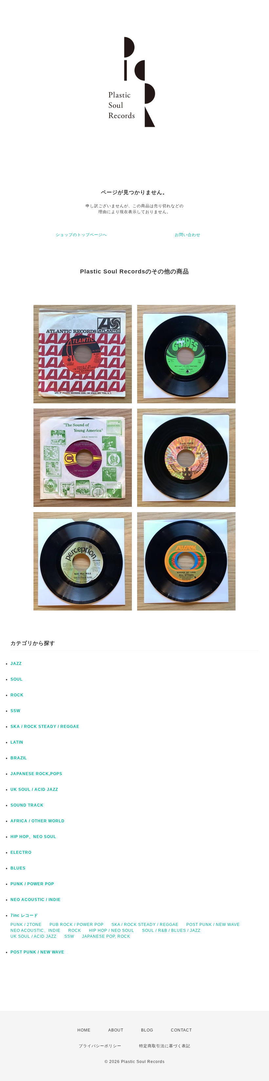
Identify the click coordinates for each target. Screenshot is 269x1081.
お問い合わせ (187, 234)
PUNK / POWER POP (32, 884)
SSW (15, 711)
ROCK (17, 695)
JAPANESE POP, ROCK (106, 936)
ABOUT (115, 1030)
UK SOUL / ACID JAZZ (34, 789)
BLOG (147, 1030)
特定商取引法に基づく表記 (164, 1046)
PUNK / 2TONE (26, 924)
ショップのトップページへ (81, 234)
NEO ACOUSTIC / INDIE (35, 899)
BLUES (18, 868)
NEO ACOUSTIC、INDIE (35, 930)
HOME (84, 1030)
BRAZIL (18, 758)
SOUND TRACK (27, 805)
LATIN (16, 742)
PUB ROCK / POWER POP (77, 924)
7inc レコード (24, 915)
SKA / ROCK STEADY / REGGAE (44, 726)
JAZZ (16, 663)
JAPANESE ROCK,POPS (36, 773)
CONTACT (181, 1030)
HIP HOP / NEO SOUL (111, 930)
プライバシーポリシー (100, 1046)
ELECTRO (20, 852)
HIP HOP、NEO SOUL (33, 836)
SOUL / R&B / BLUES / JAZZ (171, 930)
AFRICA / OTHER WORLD (37, 821)
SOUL (16, 679)
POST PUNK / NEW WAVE (213, 924)
